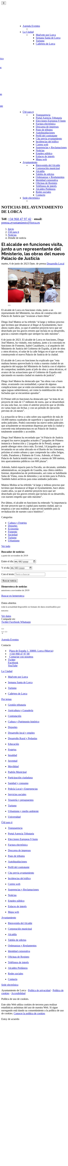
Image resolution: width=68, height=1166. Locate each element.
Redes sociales (43, 192)
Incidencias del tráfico (47, 141)
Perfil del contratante (46, 135)
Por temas (6, 699)
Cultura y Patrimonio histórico (23, 721)
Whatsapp (25, 622)
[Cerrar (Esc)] (2, 628)
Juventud (12, 760)
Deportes (12, 525)
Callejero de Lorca (45, 43)
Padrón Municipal (17, 772)
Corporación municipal (48, 168)
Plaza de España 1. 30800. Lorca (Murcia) (31, 650)
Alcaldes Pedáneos (45, 189)
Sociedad (12, 534)
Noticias (40, 150)
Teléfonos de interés (46, 186)
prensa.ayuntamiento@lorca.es (20, 222)
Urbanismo (13, 540)
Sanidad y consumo (18, 783)
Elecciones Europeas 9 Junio (51, 120)
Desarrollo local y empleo (21, 732)
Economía (13, 528)
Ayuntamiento (30, 162)
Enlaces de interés (45, 156)
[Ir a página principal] (20, 15)
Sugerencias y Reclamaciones (51, 147)
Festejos (12, 749)
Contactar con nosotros (21, 656)
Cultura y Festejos (17, 522)
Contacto (40, 195)
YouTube (12, 665)
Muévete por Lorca (46, 34)
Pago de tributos (44, 129)
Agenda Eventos (31, 26)
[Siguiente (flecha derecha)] (6, 631)
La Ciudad (28, 31)
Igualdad (12, 755)
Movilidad (13, 766)
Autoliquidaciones (45, 132)
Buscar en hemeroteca (12, 595)
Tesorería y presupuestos (21, 800)
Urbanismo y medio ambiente (23, 811)
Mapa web (41, 159)
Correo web (42, 144)
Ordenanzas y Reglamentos (50, 177)
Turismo (40, 40)
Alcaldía (40, 171)
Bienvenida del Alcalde (48, 165)
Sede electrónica (31, 197)
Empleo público (44, 153)
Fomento (12, 531)
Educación (13, 744)
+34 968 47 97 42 (19, 219)
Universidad (14, 816)
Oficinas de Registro (46, 183)
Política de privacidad (39, 990)
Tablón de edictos (45, 174)
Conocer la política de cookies (29, 1013)
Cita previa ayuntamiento (49, 138)
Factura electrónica (45, 123)
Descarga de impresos (47, 126)
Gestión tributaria (17, 704)
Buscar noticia (9, 581)
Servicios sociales (17, 794)
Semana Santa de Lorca (48, 37)
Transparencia (43, 114)
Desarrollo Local (55, 263)
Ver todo (5, 546)
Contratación (14, 716)
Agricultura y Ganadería (20, 710)
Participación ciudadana (20, 777)
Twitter (5, 622)
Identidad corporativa (47, 180)
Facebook (14, 622)
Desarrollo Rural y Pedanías (22, 738)
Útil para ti (28, 112)
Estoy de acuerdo (10, 1019)
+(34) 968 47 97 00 (19, 653)
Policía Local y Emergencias (23, 788)
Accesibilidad (18, 993)
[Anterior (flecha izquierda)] (2, 631)
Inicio (11, 229)
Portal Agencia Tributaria (49, 117)
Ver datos (6, 616)
